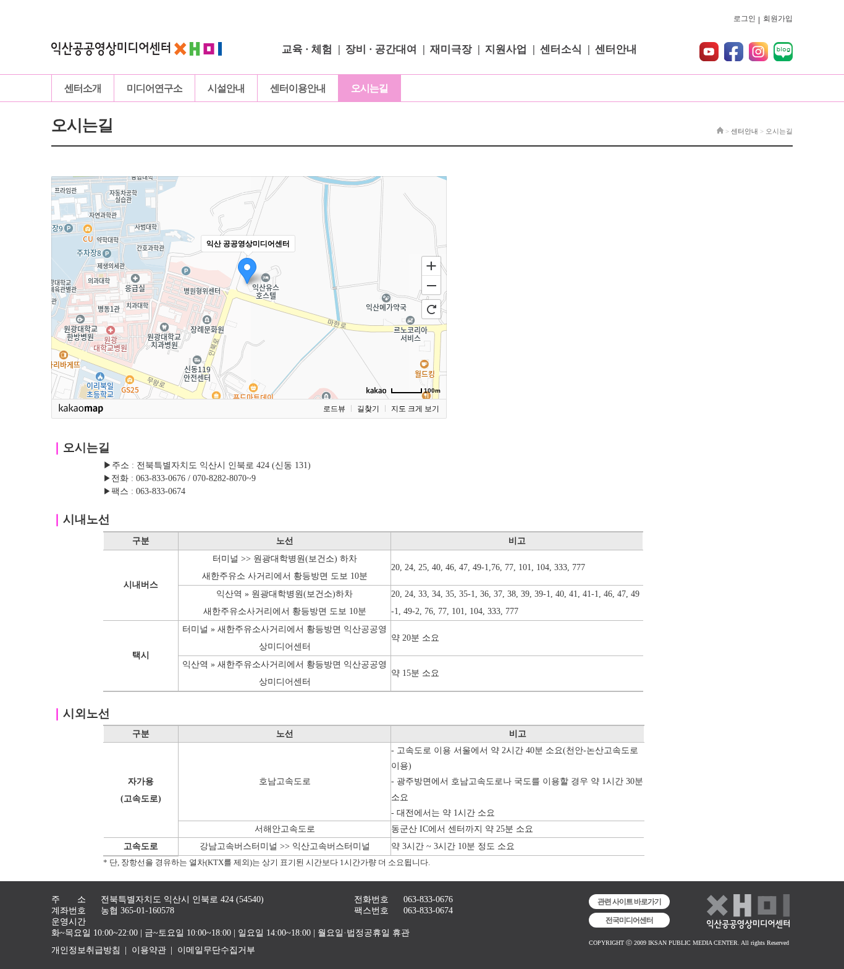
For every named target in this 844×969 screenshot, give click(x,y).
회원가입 (778, 18)
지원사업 (506, 49)
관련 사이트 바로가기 (629, 901)
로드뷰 (334, 408)
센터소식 (561, 49)
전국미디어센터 (629, 920)
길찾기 (368, 408)
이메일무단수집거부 (216, 950)
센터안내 (616, 49)
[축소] (431, 285)
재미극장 (451, 49)
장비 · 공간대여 (381, 49)
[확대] (431, 265)
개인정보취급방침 (85, 950)
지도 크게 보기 (415, 408)
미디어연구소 (154, 88)
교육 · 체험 (307, 49)
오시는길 (369, 88)
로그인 (744, 18)
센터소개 (82, 88)
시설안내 (226, 88)
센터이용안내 (298, 88)
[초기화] (431, 309)
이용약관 (149, 950)
